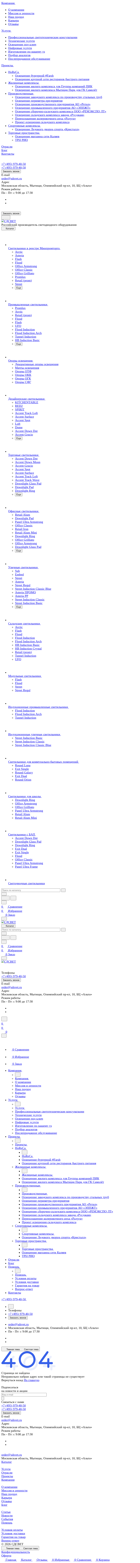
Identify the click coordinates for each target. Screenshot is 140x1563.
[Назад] (17, 1074)
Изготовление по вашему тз (26, 51)
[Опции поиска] (3, 894)
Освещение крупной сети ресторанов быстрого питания (52, 79)
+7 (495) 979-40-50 (13, 164)
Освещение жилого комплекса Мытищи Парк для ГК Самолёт (56, 90)
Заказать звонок (11, 171)
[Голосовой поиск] (5, 898)
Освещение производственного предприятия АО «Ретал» (52, 104)
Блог (4, 1504)
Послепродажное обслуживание (29, 58)
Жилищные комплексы (23, 82)
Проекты (7, 1476)
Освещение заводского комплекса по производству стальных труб (58, 97)
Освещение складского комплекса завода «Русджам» (49, 115)
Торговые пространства (24, 133)
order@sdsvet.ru (11, 178)
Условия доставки (13, 1533)
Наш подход (16, 17)
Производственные (21, 93)
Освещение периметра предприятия (38, 100)
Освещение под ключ (22, 44)
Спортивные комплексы (24, 125)
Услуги (6, 1469)
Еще (18, 288)
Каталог (6, 1462)
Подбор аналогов (19, 55)
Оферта (6, 1555)
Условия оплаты (12, 1530)
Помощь (6, 1522)
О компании (16, 9)
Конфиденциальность (15, 1552)
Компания (8, 1479)
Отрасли (6, 1472)
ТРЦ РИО (21, 140)
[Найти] (13, 898)
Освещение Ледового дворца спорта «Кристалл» (47, 129)
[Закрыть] (3, 1036)
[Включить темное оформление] (5, 217)
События (7, 1519)
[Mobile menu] (4, 958)
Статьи (6, 1512)
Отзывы (13, 24)
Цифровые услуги (20, 48)
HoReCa (14, 72)
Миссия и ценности (21, 13)
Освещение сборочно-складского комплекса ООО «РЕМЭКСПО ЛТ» (60, 111)
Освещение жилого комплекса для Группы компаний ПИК (53, 86)
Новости (7, 1515)
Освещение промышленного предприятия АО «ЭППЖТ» (52, 107)
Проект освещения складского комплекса (42, 122)
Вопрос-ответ (10, 1540)
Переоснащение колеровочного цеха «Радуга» (45, 118)
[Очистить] (63, 890)
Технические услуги (21, 41)
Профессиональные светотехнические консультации (42, 37)
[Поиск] (4, 1019)
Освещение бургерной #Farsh (34, 75)
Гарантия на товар (13, 1537)
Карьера (13, 20)
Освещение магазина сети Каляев (37, 136)
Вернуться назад (12, 1380)
